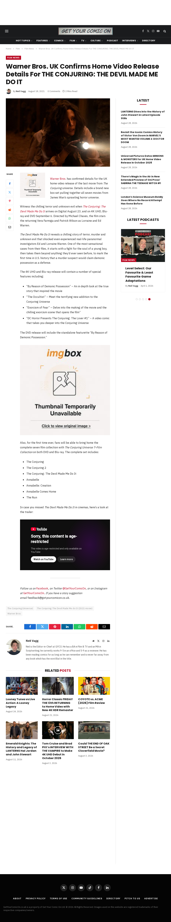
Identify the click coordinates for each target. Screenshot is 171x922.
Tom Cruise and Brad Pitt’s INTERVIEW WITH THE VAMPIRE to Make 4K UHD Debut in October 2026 (57, 751)
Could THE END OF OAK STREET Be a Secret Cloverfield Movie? (93, 747)
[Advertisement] (85, 12)
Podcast (112, 40)
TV (82, 40)
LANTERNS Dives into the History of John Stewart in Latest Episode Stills (143, 115)
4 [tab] (146, 299)
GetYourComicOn (33, 593)
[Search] (164, 31)
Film (72, 40)
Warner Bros (14, 613)
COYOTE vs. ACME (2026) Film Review (91, 701)
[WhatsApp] (10, 218)
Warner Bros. (58, 179)
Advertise (151, 898)
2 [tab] (139, 299)
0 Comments (54, 91)
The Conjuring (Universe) (20, 608)
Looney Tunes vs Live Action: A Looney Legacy (20, 702)
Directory (148, 40)
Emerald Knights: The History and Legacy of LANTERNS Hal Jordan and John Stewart (21, 749)
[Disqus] (58, 818)
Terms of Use (58, 898)
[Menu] (6, 31)
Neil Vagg (21, 91)
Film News (13, 57)
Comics (59, 40)
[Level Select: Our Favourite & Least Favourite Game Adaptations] (143, 245)
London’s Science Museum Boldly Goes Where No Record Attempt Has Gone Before (142, 200)
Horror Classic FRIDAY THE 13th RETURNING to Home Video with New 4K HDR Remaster (57, 704)
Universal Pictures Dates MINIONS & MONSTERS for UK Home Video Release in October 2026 (142, 159)
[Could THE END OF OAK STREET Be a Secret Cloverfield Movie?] (94, 730)
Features (42, 40)
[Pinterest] (10, 201)
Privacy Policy (36, 898)
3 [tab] (143, 299)
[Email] (10, 227)
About (17, 898)
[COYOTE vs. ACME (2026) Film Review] (94, 686)
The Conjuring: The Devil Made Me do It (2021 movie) (64, 608)
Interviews (129, 40)
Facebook (42, 588)
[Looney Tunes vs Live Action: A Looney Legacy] (22, 686)
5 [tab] (149, 299)
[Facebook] (10, 183)
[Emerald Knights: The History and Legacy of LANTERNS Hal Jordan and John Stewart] (22, 730)
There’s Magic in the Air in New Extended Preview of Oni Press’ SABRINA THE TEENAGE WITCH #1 (141, 180)
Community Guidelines (86, 898)
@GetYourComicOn (74, 588)
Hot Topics (23, 40)
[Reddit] (10, 209)
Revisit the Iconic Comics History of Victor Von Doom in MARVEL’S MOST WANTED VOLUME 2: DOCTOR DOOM (142, 137)
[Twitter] (10, 192)
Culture (96, 40)
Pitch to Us (132, 898)
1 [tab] (136, 299)
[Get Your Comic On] (85, 31)
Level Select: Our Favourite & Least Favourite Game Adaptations (139, 274)
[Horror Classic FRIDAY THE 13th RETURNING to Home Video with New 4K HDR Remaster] (58, 686)
